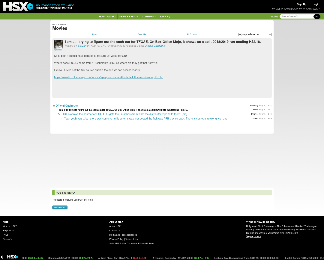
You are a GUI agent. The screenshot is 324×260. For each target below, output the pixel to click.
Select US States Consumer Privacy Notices (131, 243)
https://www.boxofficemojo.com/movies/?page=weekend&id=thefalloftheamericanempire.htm (108, 77)
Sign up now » (253, 236)
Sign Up (301, 4)
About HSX (115, 226)
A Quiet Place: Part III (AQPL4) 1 (118, 258)
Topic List (142, 34)
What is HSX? (10, 226)
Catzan (82, 45)
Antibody (254, 105)
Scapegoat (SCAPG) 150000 (66, 258)
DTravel (254, 114)
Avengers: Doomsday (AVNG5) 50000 (176, 258)
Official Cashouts (155, 45)
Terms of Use (132, 239)
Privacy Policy (116, 239)
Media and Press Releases (123, 234)
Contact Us (115, 230)
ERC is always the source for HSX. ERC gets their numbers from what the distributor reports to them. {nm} (124, 114)
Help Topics (9, 230)
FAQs (5, 234)
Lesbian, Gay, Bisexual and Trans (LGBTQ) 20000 (242, 258)
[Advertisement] (162, 160)
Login (316, 4)
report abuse (58, 50)
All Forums (192, 34)
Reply (95, 34)
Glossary (7, 239)
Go (317, 16)
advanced (274, 16)
